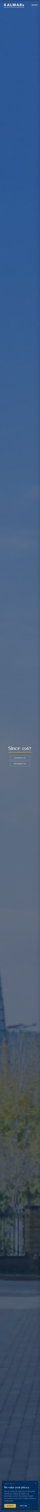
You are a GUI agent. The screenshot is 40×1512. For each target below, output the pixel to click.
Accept (10, 1506)
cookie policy (8, 1501)
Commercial (20, 758)
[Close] (35, 1483)
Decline (23, 1506)
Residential (20, 764)
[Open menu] (35, 5)
